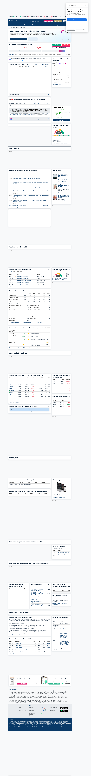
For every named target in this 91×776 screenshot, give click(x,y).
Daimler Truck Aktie (52, 696)
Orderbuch (11, 411)
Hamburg (11, 382)
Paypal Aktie (31, 697)
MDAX (31, 691)
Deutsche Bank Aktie (56, 695)
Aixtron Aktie (22, 702)
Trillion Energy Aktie (62, 692)
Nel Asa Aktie (64, 695)
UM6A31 (20, 114)
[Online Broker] (13, 22)
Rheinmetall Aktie (24, 693)
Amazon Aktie (11, 693)
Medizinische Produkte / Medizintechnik (63, 632)
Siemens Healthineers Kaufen (23, 278)
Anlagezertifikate (56, 603)
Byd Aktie (50, 695)
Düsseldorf (11, 380)
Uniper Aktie (34, 702)
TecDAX (65, 635)
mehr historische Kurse (57, 392)
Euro (54, 16)
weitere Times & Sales (35, 411)
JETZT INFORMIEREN (22, 683)
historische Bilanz (27, 322)
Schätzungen (40, 322)
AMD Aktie (45, 698)
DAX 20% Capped (64, 645)
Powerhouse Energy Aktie (19, 692)
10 (34, 103)
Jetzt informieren (18, 39)
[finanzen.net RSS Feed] (44, 713)
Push (11, 66)
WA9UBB (16, 114)
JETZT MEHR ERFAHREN (54, 683)
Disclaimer (31, 710)
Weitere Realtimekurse (57, 84)
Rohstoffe (52, 25)
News (14, 25)
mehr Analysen (12, 286)
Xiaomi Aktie (43, 700)
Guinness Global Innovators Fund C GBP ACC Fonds (37, 590)
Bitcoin (47, 16)
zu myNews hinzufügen (14, 207)
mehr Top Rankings (56, 202)
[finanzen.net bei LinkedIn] (43, 710)
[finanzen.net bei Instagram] (41, 708)
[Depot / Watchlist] (51, 45)
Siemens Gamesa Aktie (58, 691)
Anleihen (47, 25)
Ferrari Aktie (18, 697)
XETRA (10, 388)
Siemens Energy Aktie (13, 695)
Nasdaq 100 (44, 691)
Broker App (52, 710)
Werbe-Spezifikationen (23, 710)
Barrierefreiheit (32, 715)
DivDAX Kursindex (64, 638)
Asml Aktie (17, 702)
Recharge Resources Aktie (45, 692)
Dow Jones (39, 691)
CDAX (65, 637)
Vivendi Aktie (44, 697)
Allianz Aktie (25, 695)
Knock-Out (54, 604)
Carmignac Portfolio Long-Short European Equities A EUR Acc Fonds (36, 598)
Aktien (10, 25)
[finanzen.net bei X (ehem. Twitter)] (41, 710)
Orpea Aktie (66, 691)
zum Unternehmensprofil (14, 634)
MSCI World (24, 16)
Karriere (10, 708)
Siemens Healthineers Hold (22, 276)
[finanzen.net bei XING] (45, 710)
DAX (10, 16)
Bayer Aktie (37, 693)
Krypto (57, 25)
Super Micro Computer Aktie (61, 697)
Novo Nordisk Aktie (18, 698)
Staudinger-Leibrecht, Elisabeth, (22, 649)
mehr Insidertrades (13, 653)
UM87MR (23, 114)
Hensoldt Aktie (25, 697)
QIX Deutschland (63, 643)
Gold (65, 16)
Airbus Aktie (57, 698)
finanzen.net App (53, 707)
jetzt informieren (26, 60)
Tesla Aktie (31, 693)
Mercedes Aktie (65, 696)
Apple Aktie (39, 696)
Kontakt (10, 707)
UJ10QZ (29, 114)
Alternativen (40, 347)
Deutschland (63, 628)
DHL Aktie (42, 693)
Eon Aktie (55, 700)
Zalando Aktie (21, 701)
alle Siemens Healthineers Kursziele (60, 143)
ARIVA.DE (39, 729)
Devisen (63, 25)
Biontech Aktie (27, 696)
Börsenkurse (11, 691)
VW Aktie (45, 695)
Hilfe (20, 707)
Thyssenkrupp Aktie (13, 700)
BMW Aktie (63, 698)
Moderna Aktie (51, 697)
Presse (10, 710)
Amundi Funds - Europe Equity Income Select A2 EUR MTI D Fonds (37, 593)
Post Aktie (11, 692)
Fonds (23, 25)
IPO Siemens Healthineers (63, 552)
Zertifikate (32, 25)
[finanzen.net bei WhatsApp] (42, 713)
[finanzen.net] (13, 20)
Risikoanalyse (26, 347)
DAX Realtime (26, 691)
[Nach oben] (68, 774)
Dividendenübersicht (13, 322)
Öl (60, 16)
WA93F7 (44, 113)
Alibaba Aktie (58, 701)
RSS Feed (45, 205)
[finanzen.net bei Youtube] (45, 708)
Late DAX (62, 636)
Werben (20, 708)
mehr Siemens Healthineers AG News (17, 205)
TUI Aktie (20, 695)
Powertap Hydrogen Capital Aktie (32, 692)
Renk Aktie (59, 696)
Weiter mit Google (77, 19)
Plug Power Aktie (19, 696)
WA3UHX (13, 114)
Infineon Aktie (25, 698)
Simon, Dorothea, (18, 645)
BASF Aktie (47, 693)
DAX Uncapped (63, 644)
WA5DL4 (10, 114)
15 (44, 105)
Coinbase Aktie (32, 698)
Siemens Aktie (32, 695)
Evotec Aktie (11, 702)
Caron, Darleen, (18, 643)
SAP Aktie (45, 696)
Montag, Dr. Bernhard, (20, 651)
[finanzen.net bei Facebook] (43, 708)
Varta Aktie (49, 700)
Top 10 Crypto (33, 16)
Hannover (11, 384)
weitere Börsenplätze (13, 402)
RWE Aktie (11, 698)
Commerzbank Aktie (61, 693)
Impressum (31, 707)
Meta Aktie (20, 700)
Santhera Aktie (54, 692)
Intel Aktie (53, 701)
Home (11, 27)
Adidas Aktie (40, 701)
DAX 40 (61, 635)
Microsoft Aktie (12, 696)
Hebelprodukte (39, 25)
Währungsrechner (54, 708)
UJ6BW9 (47, 113)
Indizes (19, 25)
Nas (40, 16)
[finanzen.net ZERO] (65, 32)
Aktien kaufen (45, 702)
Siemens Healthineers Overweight (24, 282)
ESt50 (16, 16)
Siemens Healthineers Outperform (24, 280)
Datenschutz (32, 708)
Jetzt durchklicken (62, 179)
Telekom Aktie (38, 697)
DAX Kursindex (63, 640)
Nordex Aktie (47, 701)
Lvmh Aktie (28, 702)
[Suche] (42, 21)
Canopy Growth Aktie (13, 701)
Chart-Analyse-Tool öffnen (58, 497)
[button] (48, 21)
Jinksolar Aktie (33, 696)
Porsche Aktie (26, 700)
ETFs (27, 25)
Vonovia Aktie (60, 700)
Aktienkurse (17, 691)
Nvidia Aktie (17, 693)
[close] (85, 5)
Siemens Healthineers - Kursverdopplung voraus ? (63, 555)
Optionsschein (65, 603)
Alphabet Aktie (51, 698)
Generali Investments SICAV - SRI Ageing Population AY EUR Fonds (37, 605)
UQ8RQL (32, 114)
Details (48, 643)
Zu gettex (55, 86)
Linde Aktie (64, 701)
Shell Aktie (40, 702)
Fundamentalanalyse (13, 347)
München (11, 386)
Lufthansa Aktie (39, 695)
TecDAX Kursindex (64, 641)
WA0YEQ (35, 114)
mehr (53, 558)
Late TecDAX (63, 637)
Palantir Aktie (39, 698)
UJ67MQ (26, 114)
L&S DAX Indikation (64, 642)
